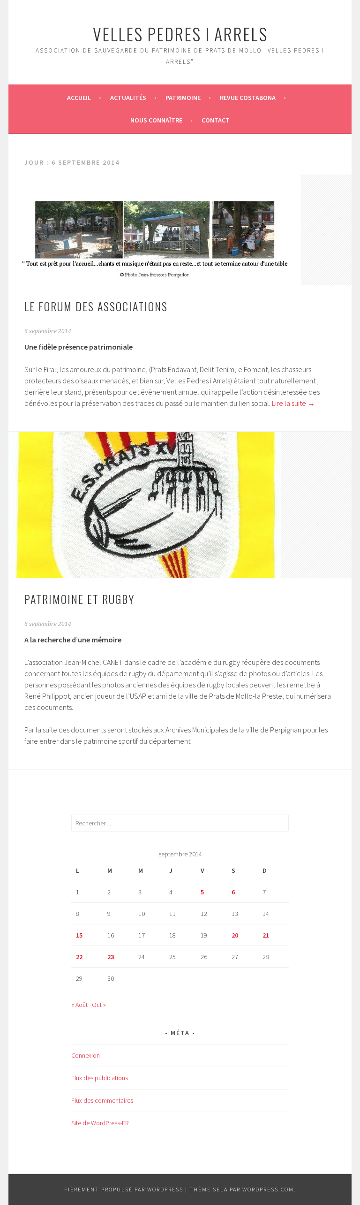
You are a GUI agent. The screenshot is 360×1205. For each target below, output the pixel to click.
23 (110, 957)
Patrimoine (183, 97)
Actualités (128, 97)
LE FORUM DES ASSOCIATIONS (96, 305)
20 (235, 935)
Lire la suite (293, 403)
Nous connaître (156, 120)
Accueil (79, 97)
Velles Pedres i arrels (180, 33)
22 (79, 957)
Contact (216, 120)
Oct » (99, 1004)
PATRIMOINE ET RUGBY (79, 598)
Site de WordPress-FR (99, 1123)
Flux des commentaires (102, 1100)
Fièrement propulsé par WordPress (123, 1189)
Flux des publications (99, 1078)
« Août (79, 1004)
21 (265, 935)
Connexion (85, 1055)
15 (79, 935)
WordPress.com (268, 1189)
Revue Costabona (248, 97)
